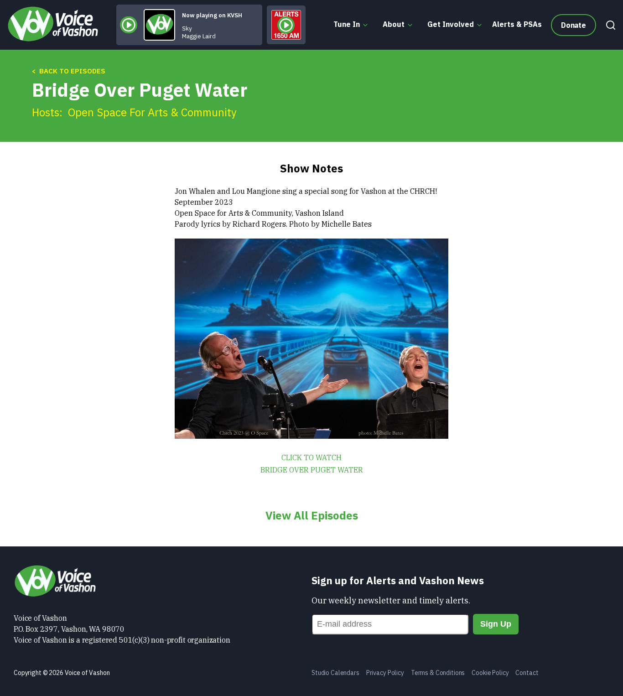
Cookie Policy (490, 673)
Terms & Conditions (438, 673)
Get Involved (450, 24)
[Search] (608, 25)
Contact (526, 673)
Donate (573, 25)
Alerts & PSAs (517, 24)
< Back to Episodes (68, 71)
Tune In (346, 24)
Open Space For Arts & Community (152, 112)
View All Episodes (311, 515)
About (394, 24)
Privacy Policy (385, 673)
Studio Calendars (335, 673)
